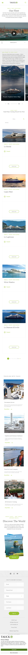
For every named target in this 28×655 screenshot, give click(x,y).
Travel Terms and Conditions (14, 634)
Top (2, 43)
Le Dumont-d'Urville (11, 327)
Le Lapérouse (9, 237)
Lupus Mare (8, 192)
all (18, 358)
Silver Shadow (9, 282)
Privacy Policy (14, 627)
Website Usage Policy (14, 630)
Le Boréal (7, 147)
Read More (7, 409)
